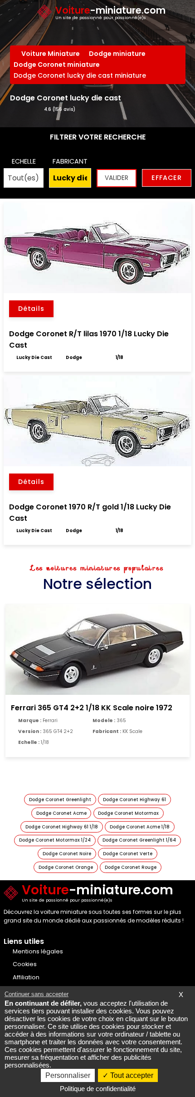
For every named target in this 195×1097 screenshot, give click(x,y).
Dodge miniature (117, 53)
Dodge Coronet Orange (66, 867)
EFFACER (166, 177)
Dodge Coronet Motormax (128, 813)
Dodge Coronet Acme (61, 813)
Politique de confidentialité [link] (98, 1088)
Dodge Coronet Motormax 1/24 (55, 840)
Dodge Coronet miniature (57, 64)
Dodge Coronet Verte (127, 854)
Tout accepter (130, 1075)
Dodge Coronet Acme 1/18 (140, 827)
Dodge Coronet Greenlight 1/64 (139, 840)
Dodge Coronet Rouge (130, 867)
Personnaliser (67, 1075)
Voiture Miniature (50, 53)
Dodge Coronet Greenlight (60, 800)
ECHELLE (24, 161)
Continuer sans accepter (36, 994)
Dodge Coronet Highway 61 (134, 800)
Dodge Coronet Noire (67, 854)
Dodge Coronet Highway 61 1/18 (61, 827)
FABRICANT (70, 161)
